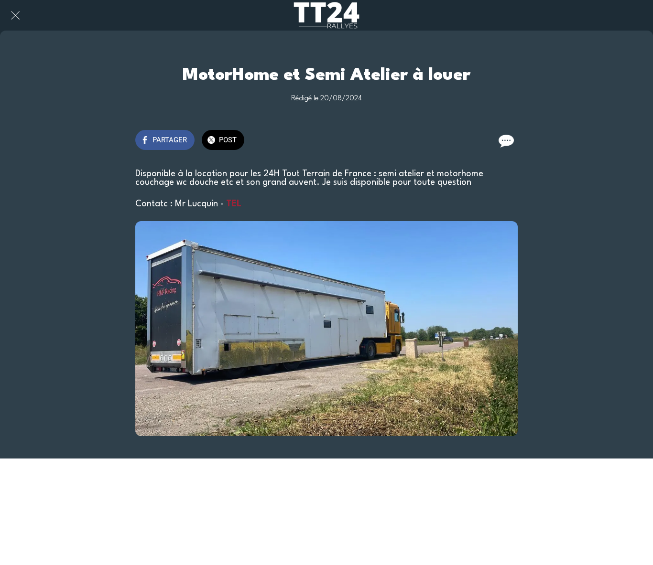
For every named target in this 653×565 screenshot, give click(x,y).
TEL (233, 204)
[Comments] (506, 140)
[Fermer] (15, 15)
